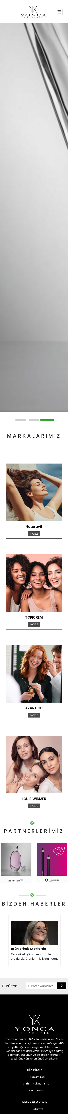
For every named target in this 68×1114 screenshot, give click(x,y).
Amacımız (37, 1090)
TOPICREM (34, 617)
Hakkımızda (37, 1077)
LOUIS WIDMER (34, 798)
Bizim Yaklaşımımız (37, 1083)
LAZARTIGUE (34, 708)
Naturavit (34, 526)
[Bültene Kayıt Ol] (61, 985)
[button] (20, 420)
